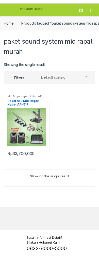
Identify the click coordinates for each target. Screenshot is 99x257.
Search (82, 10)
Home (8, 23)
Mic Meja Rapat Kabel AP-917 (25, 97)
